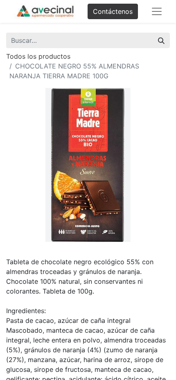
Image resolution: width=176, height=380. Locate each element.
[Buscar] (161, 40)
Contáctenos (113, 11)
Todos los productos (38, 56)
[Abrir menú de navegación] (156, 11)
